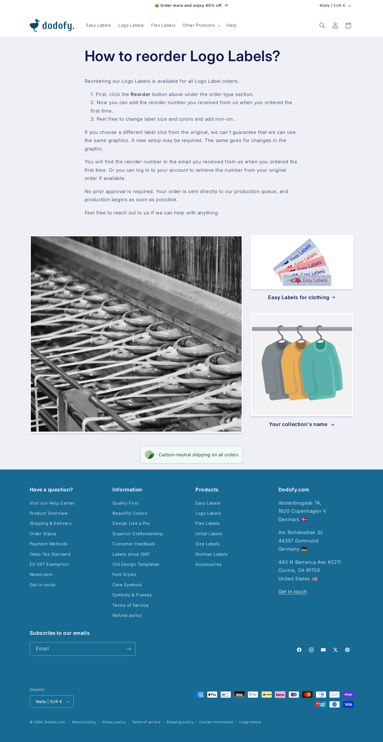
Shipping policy (180, 722)
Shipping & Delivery (51, 523)
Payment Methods (49, 543)
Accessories (208, 564)
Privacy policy (114, 722)
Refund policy (127, 615)
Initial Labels (209, 533)
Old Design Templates (136, 564)
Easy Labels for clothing (298, 297)
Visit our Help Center (52, 503)
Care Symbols (127, 584)
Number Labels (211, 554)
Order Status (43, 533)
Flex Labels (207, 523)
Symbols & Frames (132, 594)
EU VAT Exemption (49, 564)
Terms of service (146, 722)
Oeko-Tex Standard (50, 554)
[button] (201, 25)
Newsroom (41, 574)
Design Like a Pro (131, 523)
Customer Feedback (133, 543)
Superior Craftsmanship (137, 533)
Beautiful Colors (129, 513)
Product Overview (49, 513)
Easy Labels (208, 503)
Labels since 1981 (131, 554)
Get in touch (43, 584)
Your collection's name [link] (299, 424)
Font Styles (124, 574)
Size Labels (207, 543)
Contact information (216, 722)
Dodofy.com (55, 722)
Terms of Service (130, 605)
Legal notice (250, 722)
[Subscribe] (128, 649)
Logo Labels (208, 513)
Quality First (125, 503)
